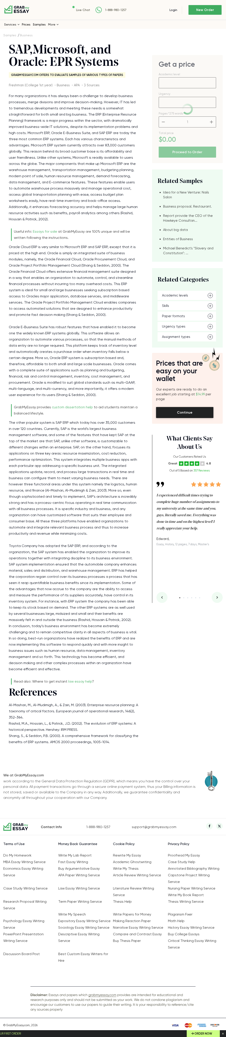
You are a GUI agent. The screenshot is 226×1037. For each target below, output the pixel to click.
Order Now (203, 1033)
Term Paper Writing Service (80, 901)
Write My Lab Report (75, 855)
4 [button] (191, 597)
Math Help (176, 921)
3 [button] (187, 597)
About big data (175, 230)
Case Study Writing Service (25, 888)
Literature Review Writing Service (133, 891)
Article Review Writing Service (137, 875)
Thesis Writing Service (186, 901)
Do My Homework (17, 855)
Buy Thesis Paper (127, 941)
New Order (205, 10)
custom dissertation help (72, 407)
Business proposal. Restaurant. (187, 206)
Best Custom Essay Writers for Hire (83, 957)
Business (26, 35)
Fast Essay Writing (73, 862)
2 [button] (183, 597)
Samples (39, 24)
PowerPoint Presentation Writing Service (23, 937)
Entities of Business (178, 239)
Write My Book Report (186, 895)
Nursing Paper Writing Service (191, 888)
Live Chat (83, 10)
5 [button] (195, 597)
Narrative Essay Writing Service (138, 927)
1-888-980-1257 (115, 10)
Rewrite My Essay (127, 855)
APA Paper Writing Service (79, 875)
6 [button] (199, 597)
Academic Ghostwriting (132, 862)
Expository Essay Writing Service (84, 921)
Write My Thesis (126, 868)
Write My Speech (72, 914)
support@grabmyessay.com (154, 827)
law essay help (80, 681)
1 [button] (179, 597)
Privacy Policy (178, 844)
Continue (184, 412)
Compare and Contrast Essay (137, 934)
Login (173, 10)
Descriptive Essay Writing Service (79, 937)
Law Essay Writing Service (79, 888)
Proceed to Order (187, 152)
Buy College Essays (184, 934)
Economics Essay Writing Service (23, 871)
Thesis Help (122, 901)
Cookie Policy (124, 844)
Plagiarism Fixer (180, 914)
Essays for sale (45, 231)
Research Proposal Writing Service (25, 904)
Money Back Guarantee (77, 844)
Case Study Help (181, 862)
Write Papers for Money (132, 914)
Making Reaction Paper (132, 921)
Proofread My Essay (184, 855)
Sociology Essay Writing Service (83, 927)
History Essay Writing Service (191, 927)
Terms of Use (14, 844)
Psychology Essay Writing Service (23, 924)
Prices (26, 24)
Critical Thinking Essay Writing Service (192, 944)
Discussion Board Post (21, 954)
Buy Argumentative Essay (79, 868)
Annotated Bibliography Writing (193, 868)
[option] (189, 510)
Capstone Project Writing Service (189, 878)
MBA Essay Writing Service (24, 862)
